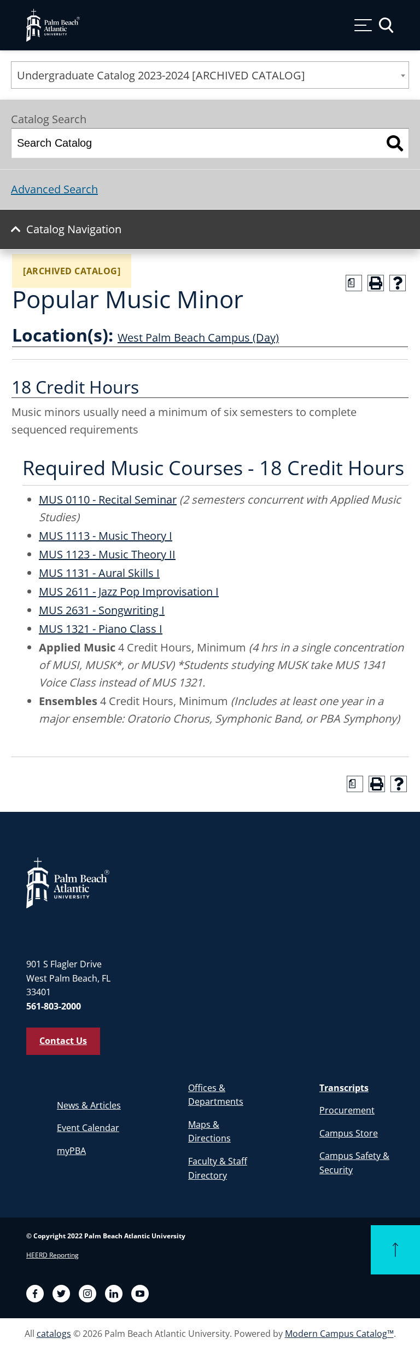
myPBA (71, 1151)
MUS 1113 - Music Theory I (105, 535)
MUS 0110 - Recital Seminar (108, 499)
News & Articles (89, 1105)
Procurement (347, 1110)
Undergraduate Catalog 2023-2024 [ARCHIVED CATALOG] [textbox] (161, 75)
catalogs (54, 1334)
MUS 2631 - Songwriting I (102, 610)
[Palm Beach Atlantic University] (67, 882)
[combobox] (210, 75)
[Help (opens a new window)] (397, 283)
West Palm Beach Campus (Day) (198, 337)
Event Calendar (88, 1128)
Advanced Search (54, 189)
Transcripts (344, 1088)
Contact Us (63, 1041)
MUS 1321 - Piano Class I (100, 628)
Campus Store (348, 1133)
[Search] (395, 143)
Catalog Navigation (73, 229)
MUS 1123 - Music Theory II (107, 554)
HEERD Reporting (52, 1255)
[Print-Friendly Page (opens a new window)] (376, 283)
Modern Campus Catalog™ (339, 1334)
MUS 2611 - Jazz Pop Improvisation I (129, 591)
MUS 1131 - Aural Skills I (99, 573)
